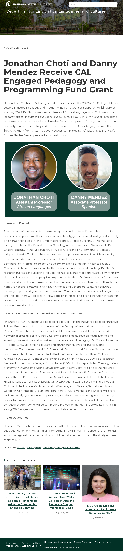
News (38, 447)
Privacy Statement (83, 542)
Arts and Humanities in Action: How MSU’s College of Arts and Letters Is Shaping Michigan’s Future (61, 500)
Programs (48, 447)
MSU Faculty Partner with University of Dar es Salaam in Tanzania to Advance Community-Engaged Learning (22, 500)
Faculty (21, 447)
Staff (58, 447)
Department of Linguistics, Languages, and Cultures (56, 11)
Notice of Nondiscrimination (58, 542)
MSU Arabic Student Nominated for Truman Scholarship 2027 (100, 509)
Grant (30, 447)
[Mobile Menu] (116, 3)
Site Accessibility (103, 542)
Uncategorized (71, 447)
